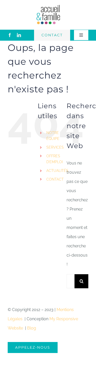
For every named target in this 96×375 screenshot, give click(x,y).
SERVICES (55, 147)
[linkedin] (19, 35)
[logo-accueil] (48, 6)
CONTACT (55, 179)
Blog (31, 328)
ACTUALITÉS (57, 171)
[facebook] (10, 35)
